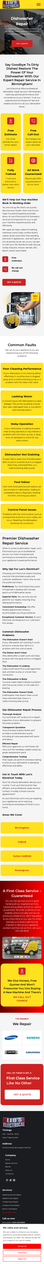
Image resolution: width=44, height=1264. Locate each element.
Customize (22, 1253)
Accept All (22, 1246)
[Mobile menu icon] (38, 4)
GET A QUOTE (22, 44)
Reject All (22, 1259)
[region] (22, 1244)
